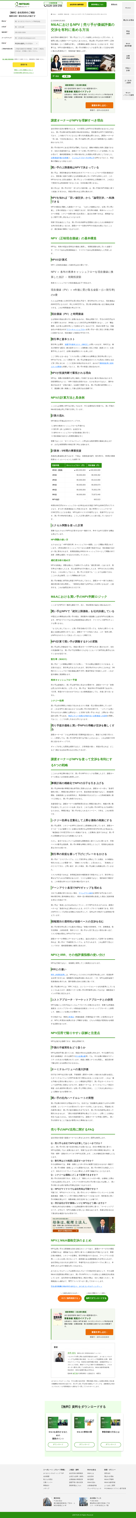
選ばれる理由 (108, 1476)
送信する (24, 64)
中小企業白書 (80, 1056)
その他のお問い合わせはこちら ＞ (24, 72)
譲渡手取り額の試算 (76, 1482)
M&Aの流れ (91, 1482)
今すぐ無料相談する (69, 1298)
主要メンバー (47, 1482)
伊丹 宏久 (72, 1353)
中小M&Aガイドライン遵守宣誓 (115, 1488)
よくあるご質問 (109, 1485)
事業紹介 (46, 1485)
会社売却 (90, 1476)
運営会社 (107, 1473)
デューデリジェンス (94, 1488)
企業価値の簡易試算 (76, 1479)
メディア (46, 1488)
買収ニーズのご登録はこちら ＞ (23, 70)
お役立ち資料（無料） (76, 1476)
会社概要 (46, 1476)
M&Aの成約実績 (109, 1482)
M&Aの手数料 (109, 1479)
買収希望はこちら (75, 1485)
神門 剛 (75, 1373)
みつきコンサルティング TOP (53, 1473)
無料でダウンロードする (96, 1298)
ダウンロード (58, 1444)
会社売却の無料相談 (76, 1473)
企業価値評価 (92, 1485)
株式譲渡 (90, 1479)
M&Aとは (90, 1473)
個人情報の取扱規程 (7, 59)
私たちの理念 (47, 1479)
